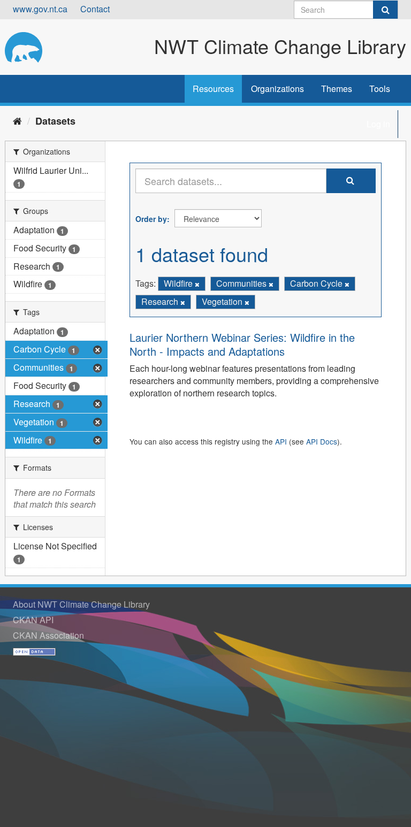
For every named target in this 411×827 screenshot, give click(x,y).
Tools (379, 88)
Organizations (277, 88)
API (281, 441)
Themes (336, 88)
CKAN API (33, 620)
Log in (378, 124)
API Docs (321, 441)
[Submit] (385, 10)
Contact (95, 9)
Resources (213, 88)
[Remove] (197, 284)
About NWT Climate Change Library (81, 604)
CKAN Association (48, 635)
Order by (151, 218)
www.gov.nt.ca (40, 9)
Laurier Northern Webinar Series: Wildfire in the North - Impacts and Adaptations (242, 344)
